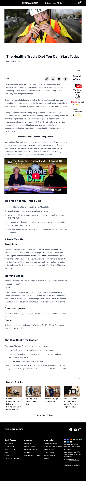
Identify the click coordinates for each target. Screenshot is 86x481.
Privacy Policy (49, 452)
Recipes (27, 452)
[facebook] (71, 429)
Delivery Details (10, 449)
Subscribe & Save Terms (53, 447)
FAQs (6, 452)
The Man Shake (39, 256)
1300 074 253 (74, 460)
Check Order (9, 447)
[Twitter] (59, 78)
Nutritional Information (32, 455)
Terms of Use (49, 449)
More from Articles (45, 415)
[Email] (53, 78)
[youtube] (75, 429)
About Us (27, 444)
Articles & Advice (30, 449)
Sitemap (47, 458)
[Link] (46, 78)
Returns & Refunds (50, 444)
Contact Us (8, 455)
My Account (8, 444)
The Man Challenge (11, 458)
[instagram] (80, 429)
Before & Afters (29, 447)
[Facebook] (65, 78)
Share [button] (77, 70)
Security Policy (49, 455)
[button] (6, 3)
